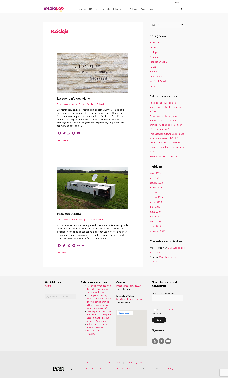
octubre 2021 (156, 192)
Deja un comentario (67, 104)
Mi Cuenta (88, 363)
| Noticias (95, 363)
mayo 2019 (155, 211)
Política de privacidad (136, 363)
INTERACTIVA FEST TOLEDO (163, 156)
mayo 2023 (155, 173)
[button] (94, 9)
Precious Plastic (69, 214)
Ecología (83, 219)
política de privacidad (171, 310)
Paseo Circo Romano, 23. (128, 285)
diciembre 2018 (157, 231)
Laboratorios (118, 9)
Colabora (133, 9)
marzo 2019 (155, 221)
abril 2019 (154, 216)
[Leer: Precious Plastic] (92, 187)
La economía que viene (73, 98)
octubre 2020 (156, 197)
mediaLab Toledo (158, 81)
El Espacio (93, 9)
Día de (153, 47)
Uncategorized (157, 86)
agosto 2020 (156, 202)
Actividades (155, 42)
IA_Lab (153, 66)
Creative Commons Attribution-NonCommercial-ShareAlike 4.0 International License (114, 369)
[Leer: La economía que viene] (92, 72)
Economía (84, 104)
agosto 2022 (156, 187)
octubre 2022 (156, 182)
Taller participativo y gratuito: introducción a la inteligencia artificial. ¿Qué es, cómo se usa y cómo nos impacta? (99, 302)
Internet (153, 71)
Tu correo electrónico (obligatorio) (163, 293)
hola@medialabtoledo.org (129, 299)
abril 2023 (154, 178)
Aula (125, 363)
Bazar (143, 9)
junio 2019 (155, 206)
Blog (151, 9)
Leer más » (62, 140)
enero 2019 (155, 226)
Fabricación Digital (159, 61)
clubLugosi (171, 369)
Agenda (106, 9)
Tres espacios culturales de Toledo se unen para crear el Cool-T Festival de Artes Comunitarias (167, 138)
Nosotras (82, 9)
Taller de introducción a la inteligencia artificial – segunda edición (165, 107)
